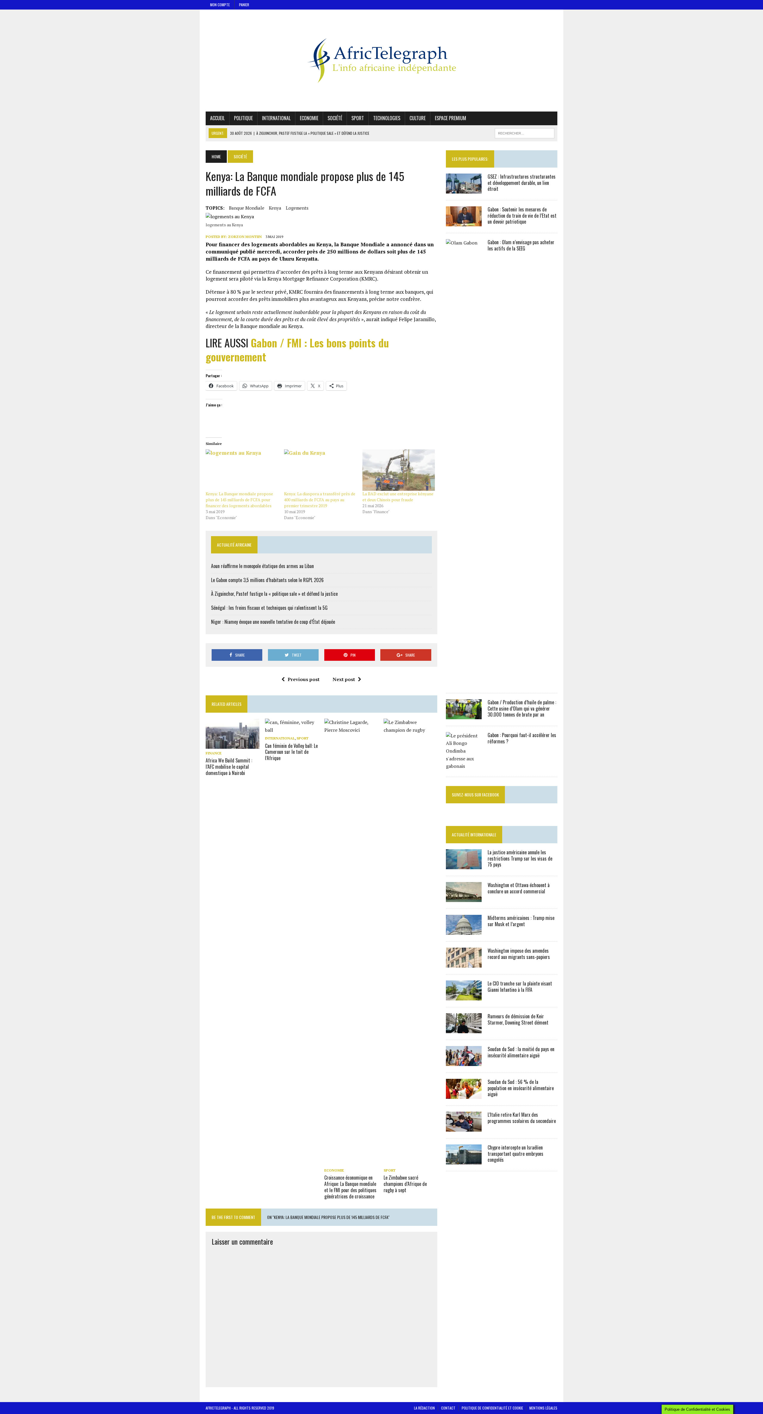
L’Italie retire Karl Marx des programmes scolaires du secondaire (522, 1117)
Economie (309, 118)
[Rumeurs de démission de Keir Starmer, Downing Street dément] (464, 1029)
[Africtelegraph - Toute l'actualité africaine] (381, 61)
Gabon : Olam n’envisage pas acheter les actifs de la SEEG (521, 245)
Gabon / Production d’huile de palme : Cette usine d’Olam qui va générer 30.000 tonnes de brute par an (522, 708)
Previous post (304, 679)
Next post (344, 679)
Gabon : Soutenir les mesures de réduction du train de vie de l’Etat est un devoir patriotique (522, 215)
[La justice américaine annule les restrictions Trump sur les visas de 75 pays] (464, 865)
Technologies (386, 118)
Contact (448, 1407)
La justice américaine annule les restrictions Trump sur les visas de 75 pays (520, 858)
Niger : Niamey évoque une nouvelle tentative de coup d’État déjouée (273, 621)
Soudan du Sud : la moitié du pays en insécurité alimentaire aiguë (521, 1052)
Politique (243, 118)
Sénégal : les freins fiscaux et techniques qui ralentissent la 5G (269, 607)
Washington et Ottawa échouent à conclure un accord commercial (519, 888)
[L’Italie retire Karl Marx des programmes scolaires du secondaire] (464, 1127)
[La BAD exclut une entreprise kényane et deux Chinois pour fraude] (398, 470)
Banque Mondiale (246, 208)
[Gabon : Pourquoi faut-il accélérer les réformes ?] (464, 766)
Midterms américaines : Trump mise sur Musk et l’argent (521, 921)
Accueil (217, 118)
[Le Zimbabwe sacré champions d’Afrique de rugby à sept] (410, 1162)
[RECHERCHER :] (524, 132)
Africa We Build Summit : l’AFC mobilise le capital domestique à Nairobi (229, 766)
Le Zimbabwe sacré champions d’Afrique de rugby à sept (405, 1184)
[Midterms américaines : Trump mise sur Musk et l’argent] (464, 930)
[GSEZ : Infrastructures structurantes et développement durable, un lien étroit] (464, 189)
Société (335, 118)
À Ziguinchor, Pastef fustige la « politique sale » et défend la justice (274, 593)
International (276, 118)
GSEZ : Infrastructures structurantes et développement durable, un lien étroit (522, 183)
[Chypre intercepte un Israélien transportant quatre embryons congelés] (464, 1160)
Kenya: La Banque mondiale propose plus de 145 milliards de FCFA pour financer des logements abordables (239, 499)
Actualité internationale (474, 834)
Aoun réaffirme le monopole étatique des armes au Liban (262, 566)
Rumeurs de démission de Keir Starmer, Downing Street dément (518, 1019)
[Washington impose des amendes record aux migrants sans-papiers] (464, 963)
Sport (357, 118)
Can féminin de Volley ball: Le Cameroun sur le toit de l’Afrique (291, 752)
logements (297, 208)
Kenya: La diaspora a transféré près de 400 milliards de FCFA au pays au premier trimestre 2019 (319, 499)
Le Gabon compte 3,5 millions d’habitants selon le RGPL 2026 (267, 580)
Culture (418, 118)
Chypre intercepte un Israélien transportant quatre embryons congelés (515, 1154)
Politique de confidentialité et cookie (492, 1407)
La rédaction (424, 1407)
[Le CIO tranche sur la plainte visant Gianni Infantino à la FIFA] (464, 996)
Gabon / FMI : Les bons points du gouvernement (297, 349)
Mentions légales (543, 1407)
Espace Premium (450, 118)
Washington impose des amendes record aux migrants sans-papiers (519, 953)
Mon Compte (220, 4)
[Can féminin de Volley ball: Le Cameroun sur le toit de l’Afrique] (292, 730)
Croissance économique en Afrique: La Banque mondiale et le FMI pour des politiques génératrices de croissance (350, 1187)
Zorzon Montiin (245, 236)
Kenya (275, 208)
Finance (213, 753)
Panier (244, 4)
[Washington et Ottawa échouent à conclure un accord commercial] (464, 898)
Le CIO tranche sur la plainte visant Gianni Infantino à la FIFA (520, 986)
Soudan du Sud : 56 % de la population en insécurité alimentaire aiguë (521, 1088)
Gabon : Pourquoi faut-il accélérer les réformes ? (522, 738)
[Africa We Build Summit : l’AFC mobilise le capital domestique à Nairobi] (232, 744)
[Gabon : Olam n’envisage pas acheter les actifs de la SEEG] (464, 682)
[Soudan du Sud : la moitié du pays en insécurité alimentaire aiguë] (464, 1062)
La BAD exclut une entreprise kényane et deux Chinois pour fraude (397, 496)
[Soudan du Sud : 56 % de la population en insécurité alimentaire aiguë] (464, 1094)
